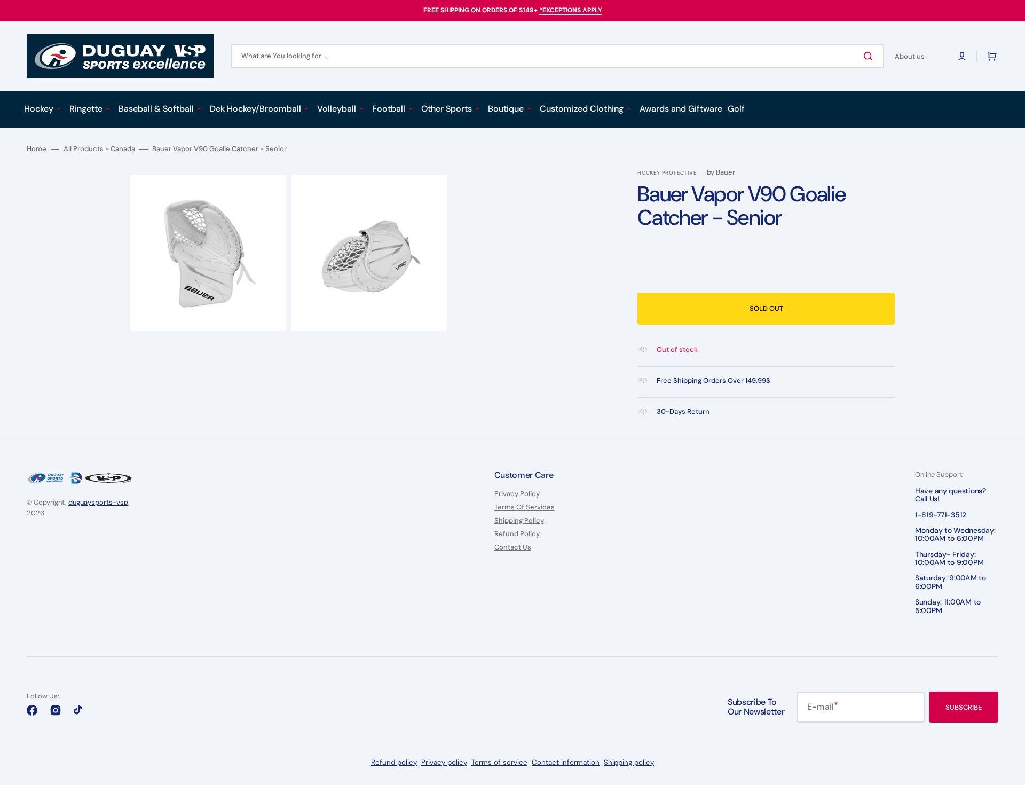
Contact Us (512, 547)
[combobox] (557, 56)
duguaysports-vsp (98, 502)
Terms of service (499, 762)
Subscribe (963, 707)
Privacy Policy (517, 494)
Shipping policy (629, 762)
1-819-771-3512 (940, 515)
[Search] (870, 56)
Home (36, 149)
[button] (962, 56)
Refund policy (394, 762)
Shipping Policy (519, 520)
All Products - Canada (99, 149)
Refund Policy (517, 533)
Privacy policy (444, 762)
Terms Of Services (524, 507)
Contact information (566, 762)
